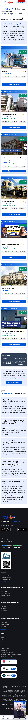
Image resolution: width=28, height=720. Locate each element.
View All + (4, 582)
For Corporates (5, 648)
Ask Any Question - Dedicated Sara (10, 656)
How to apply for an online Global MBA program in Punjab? (13, 482)
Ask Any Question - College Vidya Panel (11, 654)
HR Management (5, 579)
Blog (2, 639)
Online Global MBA (5, 593)
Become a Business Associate (8, 646)
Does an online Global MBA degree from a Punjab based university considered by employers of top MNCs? (14, 422)
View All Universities (13, 382)
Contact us (4, 650)
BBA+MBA (3, 608)
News (2, 642)
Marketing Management (7, 577)
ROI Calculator (4, 644)
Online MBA (4, 591)
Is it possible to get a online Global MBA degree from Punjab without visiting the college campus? (13, 401)
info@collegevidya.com (7, 539)
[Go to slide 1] (11, 68)
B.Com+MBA (4, 610)
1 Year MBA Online (5, 595)
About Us (3, 637)
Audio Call (21, 76)
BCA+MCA (3, 606)
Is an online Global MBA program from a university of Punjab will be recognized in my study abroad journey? (13, 442)
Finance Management (6, 575)
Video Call (13, 76)
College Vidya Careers (7, 652)
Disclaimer (4, 704)
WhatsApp (4, 76)
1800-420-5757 (7, 547)
